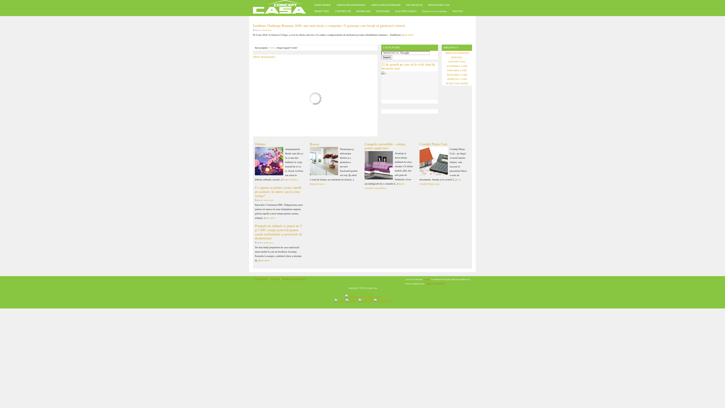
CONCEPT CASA (457, 61)
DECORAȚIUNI (414, 5)
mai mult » (409, 34)
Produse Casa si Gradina (434, 11)
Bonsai (314, 144)
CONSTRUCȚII (343, 11)
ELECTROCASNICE (406, 11)
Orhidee (260, 144)
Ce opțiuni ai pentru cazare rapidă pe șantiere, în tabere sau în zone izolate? (278, 191)
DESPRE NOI (261, 279)
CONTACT (275, 279)
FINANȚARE (383, 11)
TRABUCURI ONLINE (457, 83)
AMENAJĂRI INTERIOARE (350, 5)
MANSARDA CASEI (457, 74)
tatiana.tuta (266, 30)
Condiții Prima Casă (433, 144)
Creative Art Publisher (435, 283)
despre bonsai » (318, 183)
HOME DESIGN (322, 5)
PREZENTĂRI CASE (439, 5)
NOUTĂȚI (458, 11)
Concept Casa (281, 8)
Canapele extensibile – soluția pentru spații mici (385, 146)
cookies (426, 279)
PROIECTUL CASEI (457, 78)
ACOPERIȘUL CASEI (456, 65)
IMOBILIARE (363, 11)
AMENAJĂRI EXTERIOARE (386, 5)
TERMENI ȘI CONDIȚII (293, 279)
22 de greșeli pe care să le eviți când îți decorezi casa (408, 66)
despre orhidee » (290, 179)
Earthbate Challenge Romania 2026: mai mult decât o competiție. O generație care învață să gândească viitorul (329, 25)
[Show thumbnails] (264, 57)
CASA (271, 47)
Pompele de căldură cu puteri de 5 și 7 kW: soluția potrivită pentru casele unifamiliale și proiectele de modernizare (278, 231)
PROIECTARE (321, 11)
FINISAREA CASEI (457, 70)
